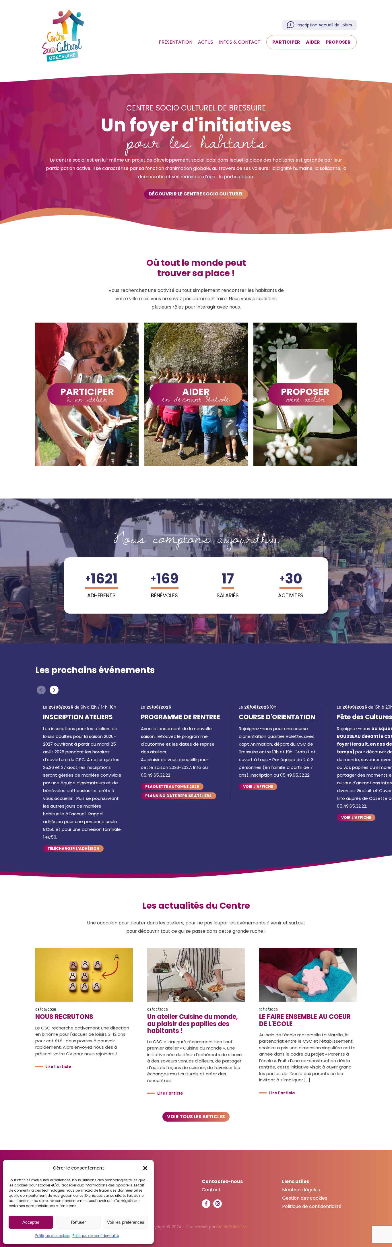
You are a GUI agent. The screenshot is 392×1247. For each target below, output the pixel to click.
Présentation (175, 42)
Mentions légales (301, 1189)
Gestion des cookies (304, 1198)
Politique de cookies (52, 1235)
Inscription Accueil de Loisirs (324, 25)
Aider (313, 42)
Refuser (78, 1222)
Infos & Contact (240, 42)
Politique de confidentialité (96, 1235)
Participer (286, 42)
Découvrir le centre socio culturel (196, 194)
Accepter (30, 1222)
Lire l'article (58, 1066)
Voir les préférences (125, 1222)
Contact (211, 1189)
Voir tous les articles (196, 1116)
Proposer (338, 42)
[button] (145, 1168)
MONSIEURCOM (231, 1227)
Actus (205, 42)
